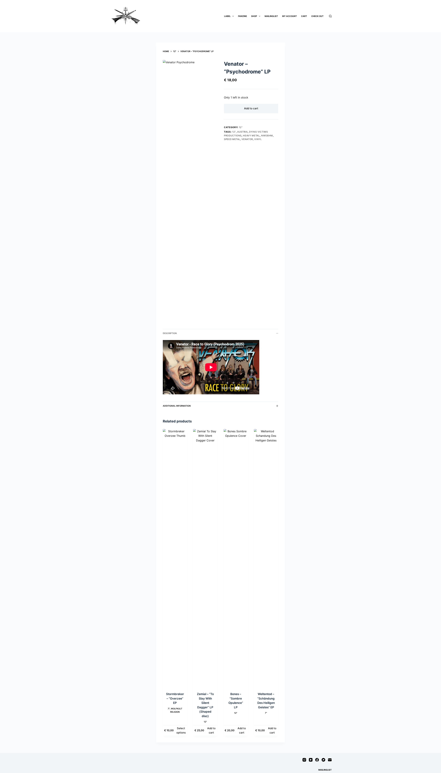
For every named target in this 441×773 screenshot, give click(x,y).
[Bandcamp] (323, 760)
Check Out (317, 16)
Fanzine (242, 16)
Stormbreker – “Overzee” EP (175, 698)
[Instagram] (304, 760)
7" (169, 708)
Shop (254, 16)
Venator (247, 139)
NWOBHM (267, 135)
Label (227, 16)
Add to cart (251, 108)
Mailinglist (271, 16)
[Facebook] (317, 760)
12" (241, 127)
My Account (289, 16)
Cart (304, 16)
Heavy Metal (251, 135)
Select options (181, 730)
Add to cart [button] (211, 730)
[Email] (330, 760)
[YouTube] (310, 760)
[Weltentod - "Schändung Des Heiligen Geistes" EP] (266, 558)
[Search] (330, 16)
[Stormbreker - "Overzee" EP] (175, 558)
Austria (242, 131)
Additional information (177, 406)
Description (170, 333)
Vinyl (257, 139)
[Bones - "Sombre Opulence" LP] (236, 558)
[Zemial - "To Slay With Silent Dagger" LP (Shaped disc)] (205, 558)
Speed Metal (232, 139)
